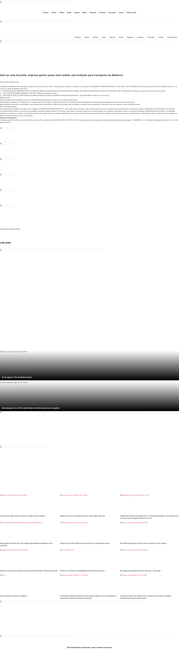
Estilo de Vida (131, 12)
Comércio (102, 12)
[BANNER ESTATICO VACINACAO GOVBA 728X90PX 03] (70, 41)
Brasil (69, 12)
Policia (53, 12)
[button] (89, 233)
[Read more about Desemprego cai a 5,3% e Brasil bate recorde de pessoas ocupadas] (89, 396)
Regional (93, 12)
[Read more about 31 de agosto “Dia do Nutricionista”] (89, 365)
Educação (112, 12)
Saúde (84, 12)
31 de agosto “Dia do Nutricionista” (17, 377)
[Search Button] (176, 17)
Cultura (121, 12)
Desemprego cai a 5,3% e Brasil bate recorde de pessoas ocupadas (31, 408)
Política (61, 12)
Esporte (77, 12)
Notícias (46, 12)
